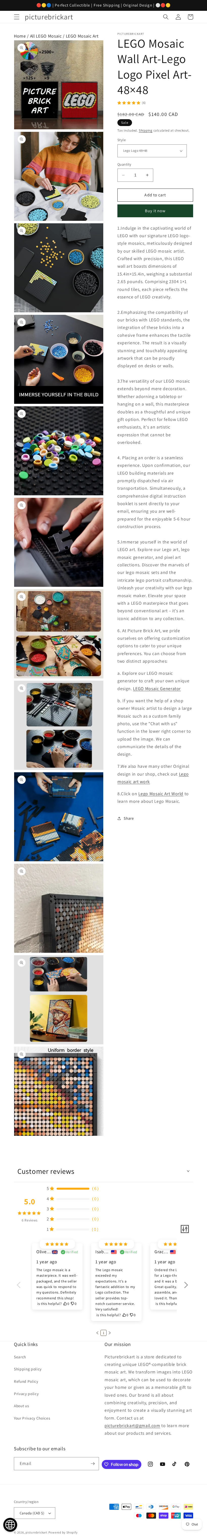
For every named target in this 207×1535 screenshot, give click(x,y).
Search (20, 1356)
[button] (17, 17)
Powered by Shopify (63, 1532)
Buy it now (155, 210)
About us (21, 1405)
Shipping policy (28, 1368)
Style (121, 139)
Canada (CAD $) (32, 1513)
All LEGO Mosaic (46, 36)
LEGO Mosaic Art (82, 36)
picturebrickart (36, 1532)
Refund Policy (26, 1381)
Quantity (124, 164)
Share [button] (129, 818)
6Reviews (30, 1220)
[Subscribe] (93, 1463)
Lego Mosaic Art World (160, 793)
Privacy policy (26, 1393)
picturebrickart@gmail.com (132, 1425)
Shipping (145, 130)
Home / (22, 36)
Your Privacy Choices (32, 1418)
